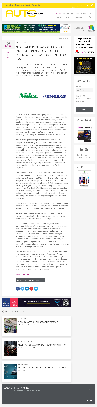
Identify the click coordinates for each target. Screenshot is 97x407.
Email (78, 86)
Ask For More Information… (31, 280)
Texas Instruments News (27, 342)
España (28, 5)
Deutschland (19, 5)
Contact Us (80, 17)
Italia (39, 5)
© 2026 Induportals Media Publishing (22, 390)
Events (69, 17)
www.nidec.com (22, 274)
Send (84, 109)
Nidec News (21, 42)
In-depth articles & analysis (77, 13)
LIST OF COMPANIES (13, 393)
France (34, 5)
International (9, 5)
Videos (60, 17)
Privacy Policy (22, 388)
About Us (8, 388)
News (58, 13)
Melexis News (23, 365)
